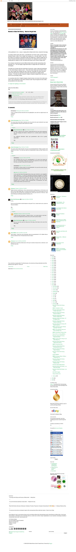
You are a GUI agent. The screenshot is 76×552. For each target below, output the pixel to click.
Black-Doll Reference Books (55, 24)
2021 (53, 265)
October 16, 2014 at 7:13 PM (20, 188)
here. (59, 115)
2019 (53, 269)
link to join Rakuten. (59, 428)
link (21, 175)
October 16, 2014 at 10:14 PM (24, 213)
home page (61, 33)
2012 (53, 281)
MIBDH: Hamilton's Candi (58, 308)
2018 (53, 270)
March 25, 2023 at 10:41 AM (24, 165)
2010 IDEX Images (56, 372)
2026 (53, 256)
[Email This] (28, 92)
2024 (53, 260)
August (54, 293)
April (54, 300)
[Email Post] (26, 92)
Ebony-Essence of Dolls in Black (54, 468)
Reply (12, 116)
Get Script (53, 455)
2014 (53, 277)
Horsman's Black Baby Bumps (59, 364)
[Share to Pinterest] (32, 92)
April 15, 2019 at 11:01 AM (22, 232)
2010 (53, 284)
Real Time (56, 455)
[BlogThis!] (29, 92)
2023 (53, 262)
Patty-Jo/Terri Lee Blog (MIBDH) (59, 334)
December (55, 286)
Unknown (13, 188)
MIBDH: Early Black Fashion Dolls (59, 332)
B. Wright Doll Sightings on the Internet (16, 83)
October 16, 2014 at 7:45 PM (27, 199)
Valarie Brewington (15, 120)
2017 (53, 272)
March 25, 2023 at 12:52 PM (21, 172)
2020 (53, 267)
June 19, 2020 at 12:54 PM (20, 241)
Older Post (45, 266)
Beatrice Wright (19, 93)
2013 (53, 279)
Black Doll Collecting (55, 435)
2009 (53, 378)
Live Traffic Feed (56, 432)
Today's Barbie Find (56, 373)
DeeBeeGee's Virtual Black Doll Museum (54, 464)
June (54, 296)
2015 (53, 276)
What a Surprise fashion (56, 447)
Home (9, 24)
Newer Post (10, 266)
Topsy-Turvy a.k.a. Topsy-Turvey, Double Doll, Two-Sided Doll (61, 220)
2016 (53, 274)
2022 (53, 263)
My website (53, 470)
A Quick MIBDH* (56, 354)
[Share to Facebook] (31, 92)
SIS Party (57, 437)
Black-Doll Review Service (43, 24)
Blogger (50, 543)
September (55, 291)
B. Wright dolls (13, 93)
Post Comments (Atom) (18, 268)
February (55, 303)
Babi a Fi (52, 384)
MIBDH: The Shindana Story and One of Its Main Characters (61, 249)
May (54, 298)
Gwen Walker (13, 232)
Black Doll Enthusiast (18, 129)
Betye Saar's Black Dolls (56, 82)
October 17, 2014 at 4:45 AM (30, 220)
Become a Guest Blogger (16, 24)
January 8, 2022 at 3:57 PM (24, 157)
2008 (53, 379)
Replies (13, 127)
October (54, 289)
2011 (53, 283)
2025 (53, 258)
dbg (14, 172)
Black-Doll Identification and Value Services (30, 24)
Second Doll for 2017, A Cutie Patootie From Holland (60, 226)
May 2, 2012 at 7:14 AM (29, 129)
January (54, 375)
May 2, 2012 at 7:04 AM (23, 120)
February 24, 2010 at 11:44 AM (22, 110)
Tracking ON (59, 455)
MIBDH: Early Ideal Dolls (57, 344)
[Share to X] (30, 92)
